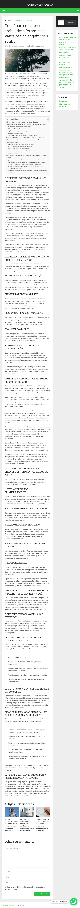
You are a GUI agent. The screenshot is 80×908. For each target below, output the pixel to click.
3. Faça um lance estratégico (19, 148)
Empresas (63, 101)
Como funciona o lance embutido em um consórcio (25, 137)
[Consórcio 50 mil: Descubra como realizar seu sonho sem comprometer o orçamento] (43, 812)
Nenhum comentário (36, 46)
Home (10, 20)
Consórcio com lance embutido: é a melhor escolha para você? (27, 156)
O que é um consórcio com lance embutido (22, 122)
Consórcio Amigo (40, 4)
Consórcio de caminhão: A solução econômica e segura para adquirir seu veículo (66, 82)
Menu (4, 10)
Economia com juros (16, 133)
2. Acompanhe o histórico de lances (21, 146)
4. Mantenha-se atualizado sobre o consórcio (25, 151)
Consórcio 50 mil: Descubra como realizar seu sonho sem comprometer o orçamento (42, 824)
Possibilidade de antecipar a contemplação (24, 135)
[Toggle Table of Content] (45, 119)
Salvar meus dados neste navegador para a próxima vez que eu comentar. (26, 888)
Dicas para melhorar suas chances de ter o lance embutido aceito (24, 141)
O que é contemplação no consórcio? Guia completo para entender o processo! (11, 824)
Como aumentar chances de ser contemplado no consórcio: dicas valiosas (65, 59)
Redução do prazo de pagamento (21, 131)
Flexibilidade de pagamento (19, 129)
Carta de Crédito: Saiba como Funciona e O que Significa (67, 50)
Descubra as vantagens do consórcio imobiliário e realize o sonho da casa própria (27, 824)
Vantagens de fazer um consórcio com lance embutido (27, 124)
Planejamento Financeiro (23, 20)
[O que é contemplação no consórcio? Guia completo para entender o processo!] (12, 812)
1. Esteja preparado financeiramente (22, 144)
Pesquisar (61, 19)
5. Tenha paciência (16, 153)
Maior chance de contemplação (20, 126)
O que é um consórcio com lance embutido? (24, 160)
